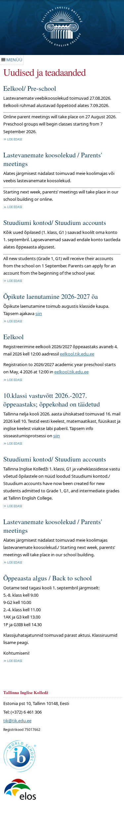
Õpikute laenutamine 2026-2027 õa (50, 296)
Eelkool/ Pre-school (29, 88)
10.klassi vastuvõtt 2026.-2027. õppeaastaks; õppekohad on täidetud (51, 400)
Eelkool (13, 336)
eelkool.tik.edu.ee (77, 354)
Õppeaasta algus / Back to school (47, 577)
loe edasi (14, 139)
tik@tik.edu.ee (17, 721)
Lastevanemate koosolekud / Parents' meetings (52, 159)
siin (38, 313)
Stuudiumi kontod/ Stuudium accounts (54, 222)
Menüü (14, 60)
